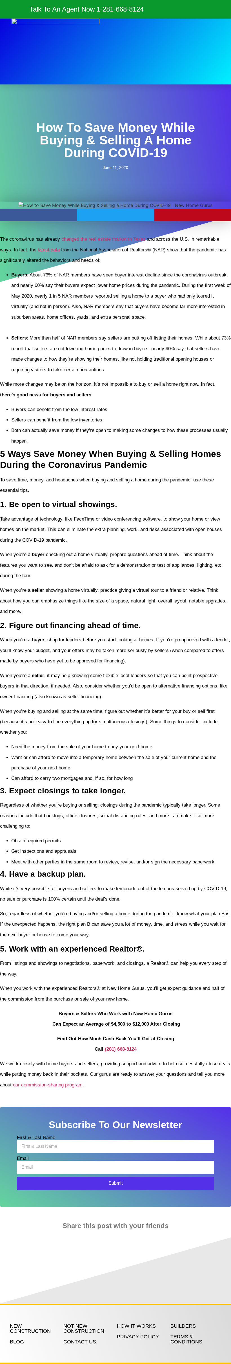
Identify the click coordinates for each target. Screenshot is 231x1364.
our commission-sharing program (48, 1085)
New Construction (30, 1328)
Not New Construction (83, 1328)
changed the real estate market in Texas (103, 239)
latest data (49, 250)
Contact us (79, 1342)
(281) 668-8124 (121, 1049)
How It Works (136, 1326)
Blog (17, 1342)
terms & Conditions (186, 1339)
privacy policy (138, 1337)
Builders (183, 1326)
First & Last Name (36, 1137)
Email (23, 1158)
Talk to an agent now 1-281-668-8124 (87, 9)
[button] (137, 51)
